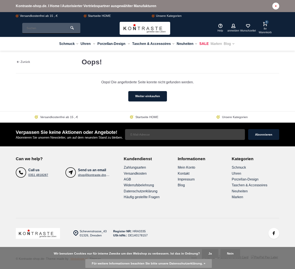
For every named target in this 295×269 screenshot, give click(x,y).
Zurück (25, 61)
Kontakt (183, 173)
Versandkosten (135, 173)
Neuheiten (185, 44)
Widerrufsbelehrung (139, 185)
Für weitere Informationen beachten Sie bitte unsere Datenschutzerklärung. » (148, 263)
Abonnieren (263, 134)
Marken (216, 44)
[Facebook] (273, 233)
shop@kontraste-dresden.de (97, 175)
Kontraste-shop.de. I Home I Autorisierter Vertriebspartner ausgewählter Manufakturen (86, 6)
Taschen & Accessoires (151, 44)
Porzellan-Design (111, 44)
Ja (210, 253)
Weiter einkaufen (147, 96)
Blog (227, 44)
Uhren (86, 44)
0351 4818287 (38, 175)
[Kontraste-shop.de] (145, 28)
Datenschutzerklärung (140, 191)
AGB (127, 179)
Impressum (186, 179)
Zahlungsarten (135, 167)
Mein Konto (186, 167)
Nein (230, 253)
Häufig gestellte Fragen (142, 197)
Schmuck (67, 44)
